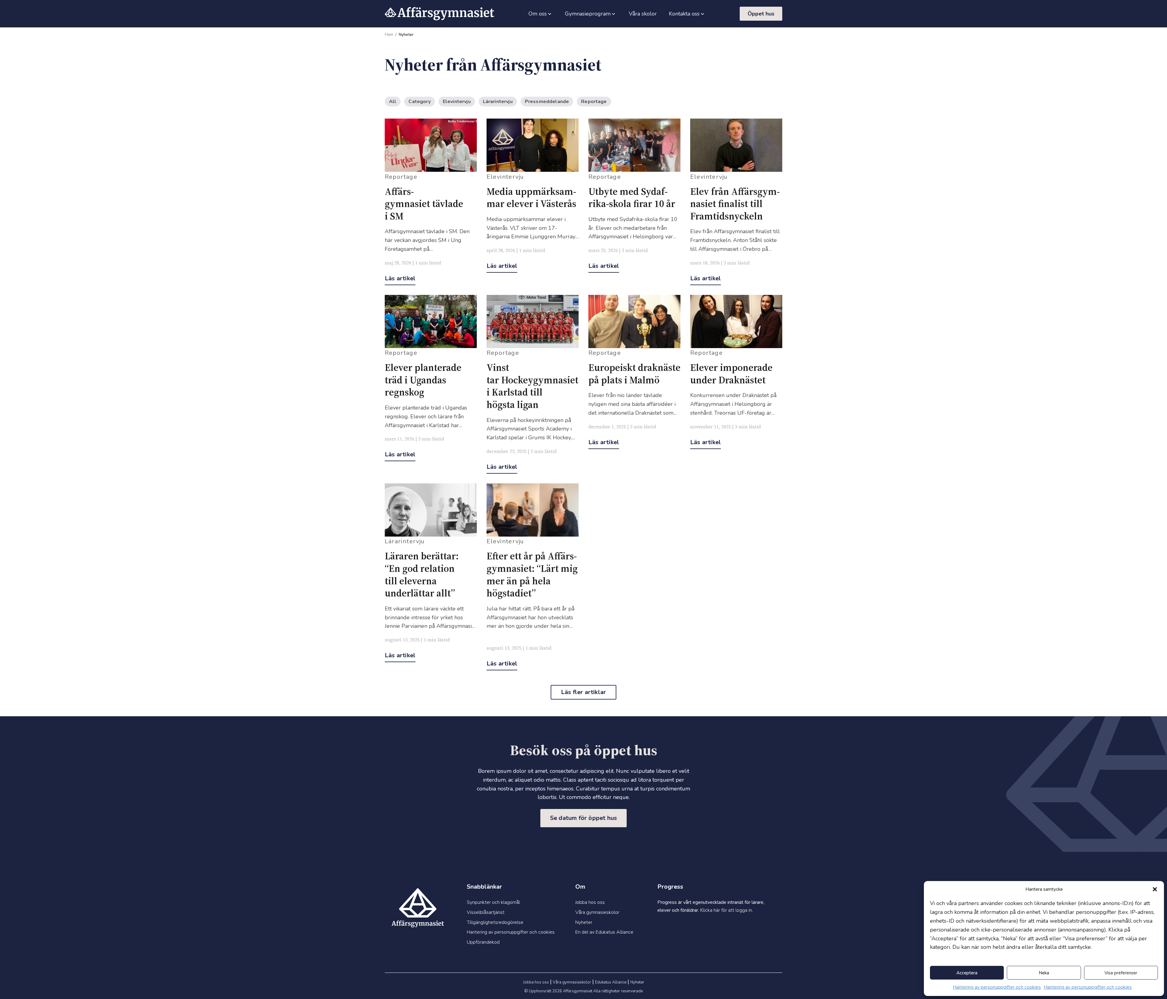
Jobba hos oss (536, 982)
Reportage (594, 101)
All (392, 101)
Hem (389, 34)
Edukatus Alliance (610, 982)
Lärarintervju (498, 101)
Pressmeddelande (547, 101)
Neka (1044, 973)
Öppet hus (761, 13)
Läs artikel (400, 278)
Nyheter (637, 982)
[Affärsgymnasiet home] (439, 13)
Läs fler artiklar (583, 692)
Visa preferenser (1120, 973)
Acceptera (966, 973)
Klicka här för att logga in (726, 910)
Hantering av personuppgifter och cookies (997, 987)
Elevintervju (457, 101)
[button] (1155, 889)
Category (419, 101)
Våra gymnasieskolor (572, 982)
